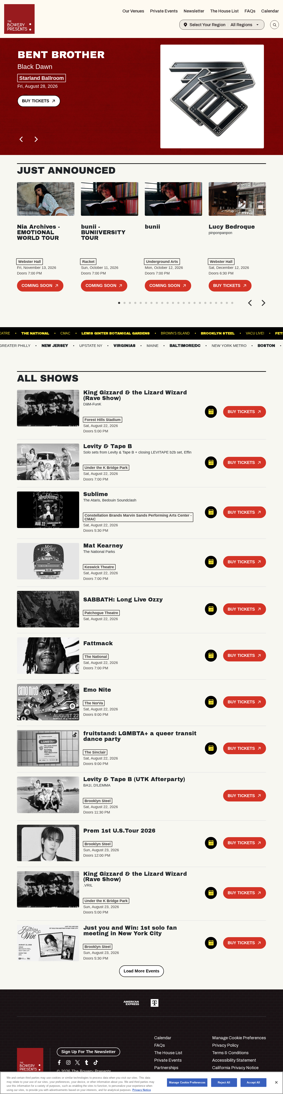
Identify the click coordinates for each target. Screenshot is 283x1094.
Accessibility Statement (234, 1060)
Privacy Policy (225, 1045)
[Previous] (21, 139)
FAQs (249, 11)
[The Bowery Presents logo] (19, 19)
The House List (224, 11)
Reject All (224, 1082)
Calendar (270, 11)
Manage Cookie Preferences (187, 1082)
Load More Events (141, 971)
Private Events (164, 11)
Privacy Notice (141, 1089)
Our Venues (133, 11)
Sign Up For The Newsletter (88, 1051)
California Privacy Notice (235, 1067)
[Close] (276, 1082)
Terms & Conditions (230, 1052)
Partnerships (166, 1067)
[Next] (35, 139)
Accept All (253, 1082)
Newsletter (194, 11)
